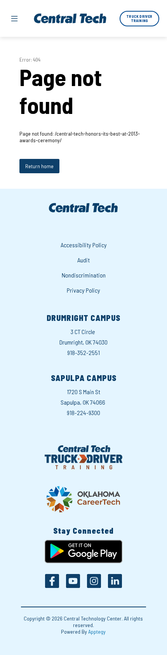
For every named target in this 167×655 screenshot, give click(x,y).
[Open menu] (14, 18)
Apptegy (97, 631)
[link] (139, 18)
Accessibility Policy (84, 244)
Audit (83, 260)
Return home (39, 166)
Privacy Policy (83, 290)
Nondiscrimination (84, 275)
